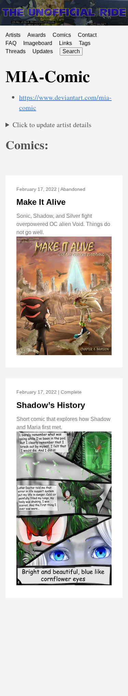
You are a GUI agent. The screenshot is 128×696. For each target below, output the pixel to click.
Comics (62, 35)
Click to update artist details (52, 124)
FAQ (10, 43)
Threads (15, 51)
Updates (42, 51)
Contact (87, 35)
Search (71, 51)
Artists (12, 35)
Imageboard (37, 43)
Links (65, 43)
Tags (84, 43)
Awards (36, 35)
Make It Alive (41, 202)
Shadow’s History (50, 405)
